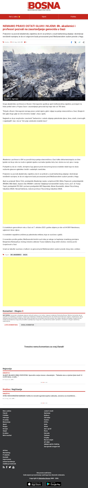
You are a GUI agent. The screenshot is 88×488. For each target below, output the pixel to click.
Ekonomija (6, 422)
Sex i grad (47, 429)
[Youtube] (13, 467)
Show (46, 426)
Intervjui (6, 417)
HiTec (46, 422)
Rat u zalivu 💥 (14, 17)
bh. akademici (16, 255)
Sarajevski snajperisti (52, 446)
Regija (5, 426)
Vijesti (44, 17)
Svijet (5, 431)
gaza (25, 255)
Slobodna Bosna (44, 478)
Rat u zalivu (7, 411)
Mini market (7, 435)
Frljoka (46, 437)
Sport (5, 424)
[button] (83, 48)
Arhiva (5, 450)
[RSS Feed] (4, 467)
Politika (73, 17)
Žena (46, 431)
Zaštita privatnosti (9, 464)
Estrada (47, 433)
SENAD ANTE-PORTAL (51, 444)
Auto (45, 424)
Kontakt (5, 457)
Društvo (5, 433)
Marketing (6, 453)
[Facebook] (6, 467)
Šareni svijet (48, 440)
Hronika (6, 420)
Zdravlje (47, 417)
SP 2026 (47, 442)
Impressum (7, 459)
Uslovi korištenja (9, 461)
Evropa (5, 429)
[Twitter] (10, 467)
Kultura (46, 415)
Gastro (46, 420)
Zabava (47, 435)
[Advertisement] (44, 140)
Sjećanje (47, 413)
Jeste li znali (48, 411)
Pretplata (6, 455)
